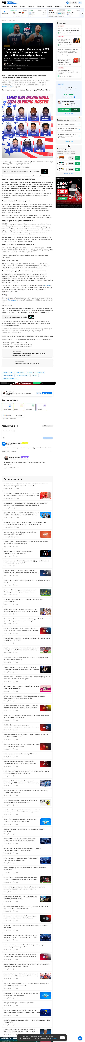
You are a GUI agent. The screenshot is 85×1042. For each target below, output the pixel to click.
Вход (80, 2)
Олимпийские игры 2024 (10, 378)
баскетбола (46, 285)
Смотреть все (69, 141)
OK (62, 1038)
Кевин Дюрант (20, 372)
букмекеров (12, 300)
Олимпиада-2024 (8, 375)
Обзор (71, 158)
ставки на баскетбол (22, 375)
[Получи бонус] (67, 2)
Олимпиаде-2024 (7, 87)
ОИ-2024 (34, 375)
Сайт (77, 158)
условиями (54, 1039)
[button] (25, 171)
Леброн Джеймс (7, 372)
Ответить (13, 451)
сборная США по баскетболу (35, 372)
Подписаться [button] (48, 393)
